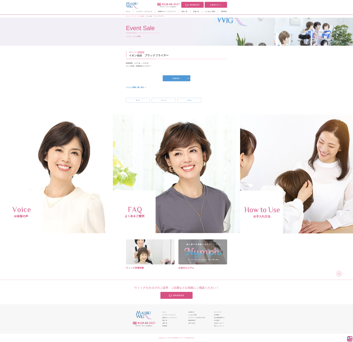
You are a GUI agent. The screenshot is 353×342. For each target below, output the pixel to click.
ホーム (128, 11)
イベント (163, 100)
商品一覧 (184, 11)
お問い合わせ (191, 323)
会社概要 (216, 315)
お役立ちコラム (218, 323)
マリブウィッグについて (144, 11)
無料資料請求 (191, 320)
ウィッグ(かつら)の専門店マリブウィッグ (174, 338)
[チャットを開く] (350, 339)
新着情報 (224, 11)
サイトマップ (217, 312)
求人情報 (216, 320)
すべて (138, 100)
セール (189, 100)
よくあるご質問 (210, 11)
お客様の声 (191, 312)
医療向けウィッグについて (167, 11)
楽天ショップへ (218, 326)
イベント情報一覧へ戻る (135, 87)
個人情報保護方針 (219, 317)
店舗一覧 (196, 11)
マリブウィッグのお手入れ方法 (196, 317)
